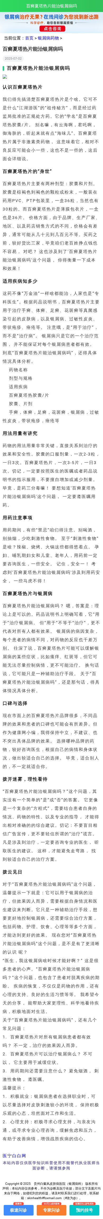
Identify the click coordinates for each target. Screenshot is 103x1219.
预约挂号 (84, 1209)
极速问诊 (18, 1209)
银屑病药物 (48, 38)
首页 (29, 38)
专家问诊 (51, 1209)
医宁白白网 (14, 1155)
